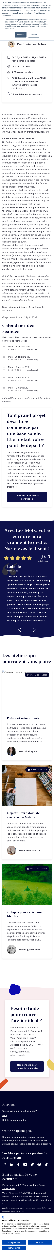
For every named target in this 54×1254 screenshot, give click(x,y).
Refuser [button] (34, 34)
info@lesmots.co (20, 1051)
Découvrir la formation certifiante (27, 497)
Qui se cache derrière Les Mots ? (19, 1110)
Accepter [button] (20, 34)
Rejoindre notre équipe (14, 1120)
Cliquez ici (7, 1136)
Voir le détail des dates (23, 60)
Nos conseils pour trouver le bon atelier (27, 1066)
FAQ (4, 1115)
